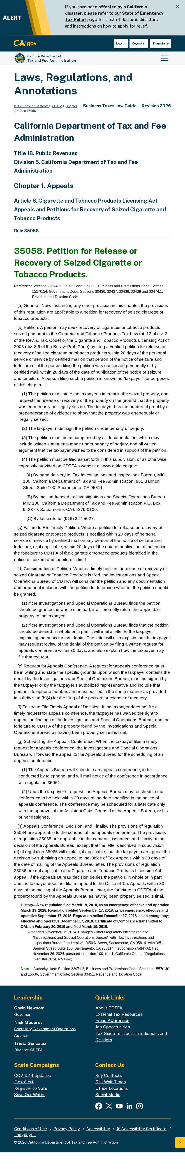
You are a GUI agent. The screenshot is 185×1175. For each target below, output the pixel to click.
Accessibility (98, 1128)
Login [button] (120, 43)
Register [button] (139, 43)
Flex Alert (24, 1081)
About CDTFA (108, 1007)
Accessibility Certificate (143, 1128)
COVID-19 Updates (32, 1075)
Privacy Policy (66, 1128)
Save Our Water (29, 1094)
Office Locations (111, 1088)
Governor (22, 1014)
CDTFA (57, 106)
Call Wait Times (110, 1081)
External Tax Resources (119, 1014)
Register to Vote (30, 1088)
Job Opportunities (112, 1026)
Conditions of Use (30, 1128)
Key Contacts (108, 1075)
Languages (25, 1134)
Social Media (107, 1094)
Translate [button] (160, 43)
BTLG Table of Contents (31, 106)
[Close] (177, 7)
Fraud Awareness (112, 1020)
